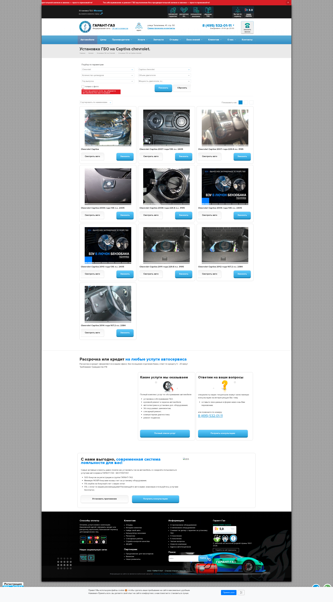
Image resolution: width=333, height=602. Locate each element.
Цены (103, 39)
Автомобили (87, 39)
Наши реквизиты (133, 559)
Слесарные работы (134, 539)
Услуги (142, 39)
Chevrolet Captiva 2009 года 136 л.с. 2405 (220, 208)
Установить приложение (104, 498)
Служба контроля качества (138, 541)
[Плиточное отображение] (240, 102)
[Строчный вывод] (246, 102)
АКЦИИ (129, 544)
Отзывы (174, 39)
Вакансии (130, 556)
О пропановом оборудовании (183, 525)
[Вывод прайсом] (251, 102)
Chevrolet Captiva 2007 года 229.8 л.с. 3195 (220, 149)
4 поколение (176, 536)
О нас (231, 39)
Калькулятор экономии (136, 533)
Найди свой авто (133, 530)
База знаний (194, 39)
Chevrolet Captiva (90, 149)
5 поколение (176, 539)
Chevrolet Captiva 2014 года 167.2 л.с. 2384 (103, 325)
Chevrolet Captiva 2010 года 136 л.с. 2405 (102, 266)
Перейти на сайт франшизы (225, 550)
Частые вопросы (177, 541)
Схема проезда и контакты (161, 28)
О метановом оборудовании (182, 528)
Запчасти (158, 39)
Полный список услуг (165, 433)
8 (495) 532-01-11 (217, 25)
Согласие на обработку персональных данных (170, 574)
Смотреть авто (92, 156)
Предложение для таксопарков (139, 554)
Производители (121, 39)
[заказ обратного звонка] (247, 27)
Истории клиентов (134, 528)
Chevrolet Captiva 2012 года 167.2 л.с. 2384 (220, 266)
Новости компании (178, 544)
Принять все (229, 592)
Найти (203, 558)
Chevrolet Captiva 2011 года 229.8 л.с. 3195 (161, 266)
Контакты (247, 39)
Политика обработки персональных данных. (206, 574)
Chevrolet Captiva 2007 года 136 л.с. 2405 (161, 149)
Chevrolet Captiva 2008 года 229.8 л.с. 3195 (162, 208)
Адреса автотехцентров (180, 547)
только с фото (92, 86)
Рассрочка (130, 536)
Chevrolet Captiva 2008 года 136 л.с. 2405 (102, 208)
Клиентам (214, 39)
